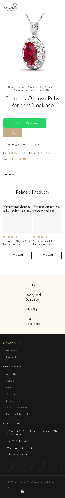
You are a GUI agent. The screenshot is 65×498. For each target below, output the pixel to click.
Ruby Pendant (46, 87)
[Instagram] (17, 466)
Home (11, 87)
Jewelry (21, 87)
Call (14, 132)
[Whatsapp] (48, 466)
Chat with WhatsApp (26, 123)
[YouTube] (37, 466)
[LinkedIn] (58, 466)
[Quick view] (8, 209)
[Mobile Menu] (58, 6)
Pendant (32, 87)
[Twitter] (27, 466)
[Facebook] (7, 466)
